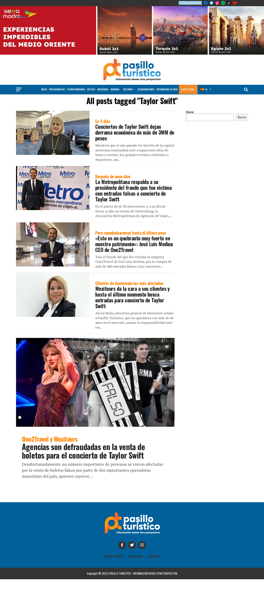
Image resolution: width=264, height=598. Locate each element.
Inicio (44, 89)
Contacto (153, 556)
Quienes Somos (113, 556)
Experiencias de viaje (167, 89)
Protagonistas (57, 89)
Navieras (114, 89)
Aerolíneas (102, 89)
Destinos (128, 89)
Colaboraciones (145, 89)
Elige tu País (187, 89)
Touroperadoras (76, 89)
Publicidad (135, 556)
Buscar (190, 112)
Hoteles (91, 89)
